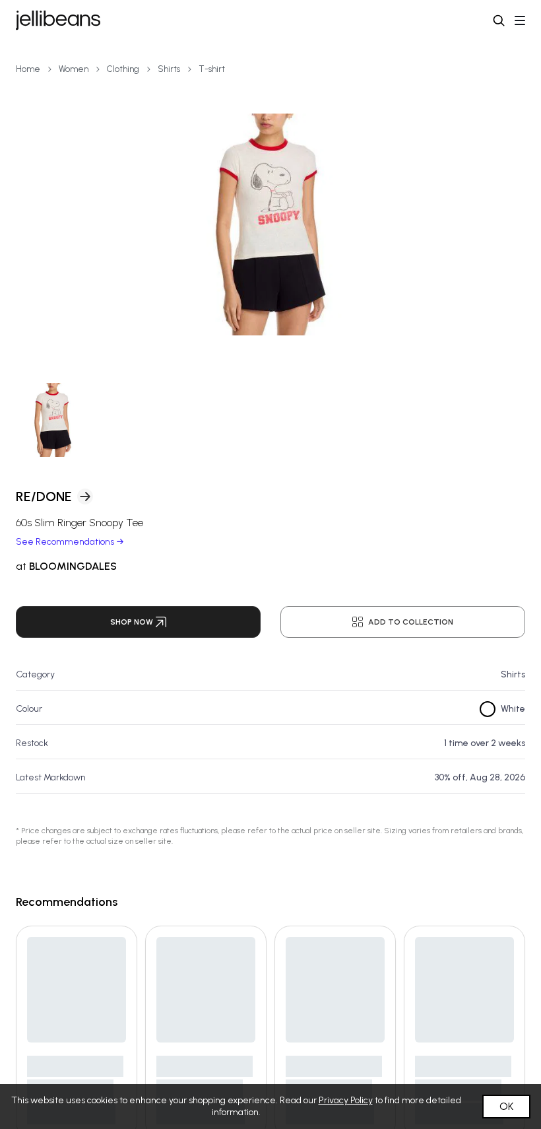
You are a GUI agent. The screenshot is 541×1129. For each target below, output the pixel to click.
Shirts (169, 69)
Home (28, 69)
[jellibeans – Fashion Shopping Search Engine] (58, 20)
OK (506, 1106)
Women (73, 69)
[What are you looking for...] (498, 20)
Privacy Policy (346, 1100)
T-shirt (212, 69)
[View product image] (270, 224)
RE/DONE (44, 496)
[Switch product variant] (53, 420)
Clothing (123, 69)
